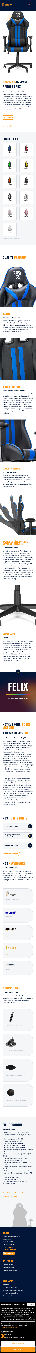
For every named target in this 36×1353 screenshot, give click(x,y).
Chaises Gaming (8, 1264)
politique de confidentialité (9, 1327)
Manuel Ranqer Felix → (11, 1196)
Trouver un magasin (10, 1287)
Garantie (6, 1285)
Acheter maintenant (11, 854)
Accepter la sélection (18, 1343)
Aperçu (32, 1304)
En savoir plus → (8, 126)
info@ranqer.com (9, 1247)
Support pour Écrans (10, 1270)
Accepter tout (18, 1349)
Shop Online (8, 117)
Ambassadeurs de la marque (13, 1290)
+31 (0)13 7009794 (9, 1250)
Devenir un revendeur (10, 1293)
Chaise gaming (8, 1296)
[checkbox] (7, 1332)
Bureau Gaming (8, 1267)
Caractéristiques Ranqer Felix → (14, 1193)
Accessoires (7, 1273)
